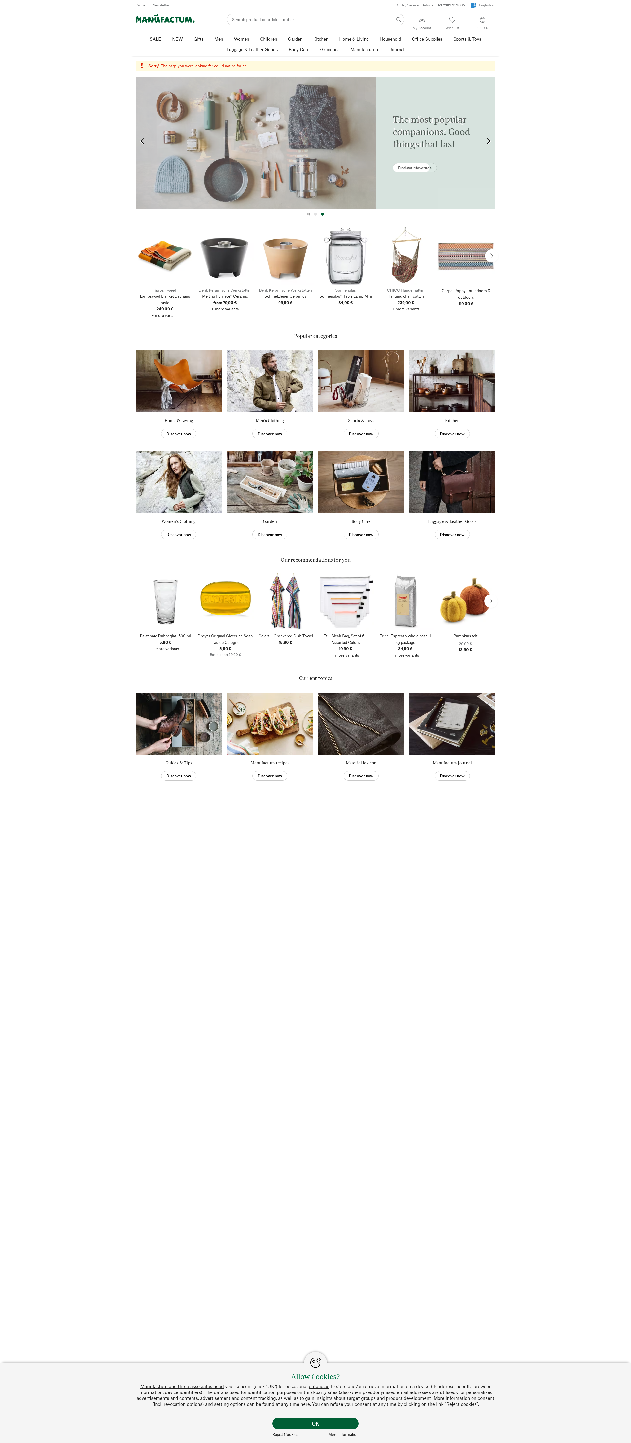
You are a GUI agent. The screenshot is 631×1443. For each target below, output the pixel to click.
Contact (142, 5)
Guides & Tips (178, 762)
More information (343, 1434)
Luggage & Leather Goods (452, 521)
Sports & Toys (361, 420)
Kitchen (452, 420)
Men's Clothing (270, 420)
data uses (319, 1386)
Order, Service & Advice (431, 5)
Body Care (361, 521)
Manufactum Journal (452, 762)
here (305, 1404)
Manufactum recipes (270, 762)
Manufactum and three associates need (182, 1386)
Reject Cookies (285, 1434)
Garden (270, 521)
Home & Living (179, 420)
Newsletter (161, 5)
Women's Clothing (179, 521)
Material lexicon (361, 762)
